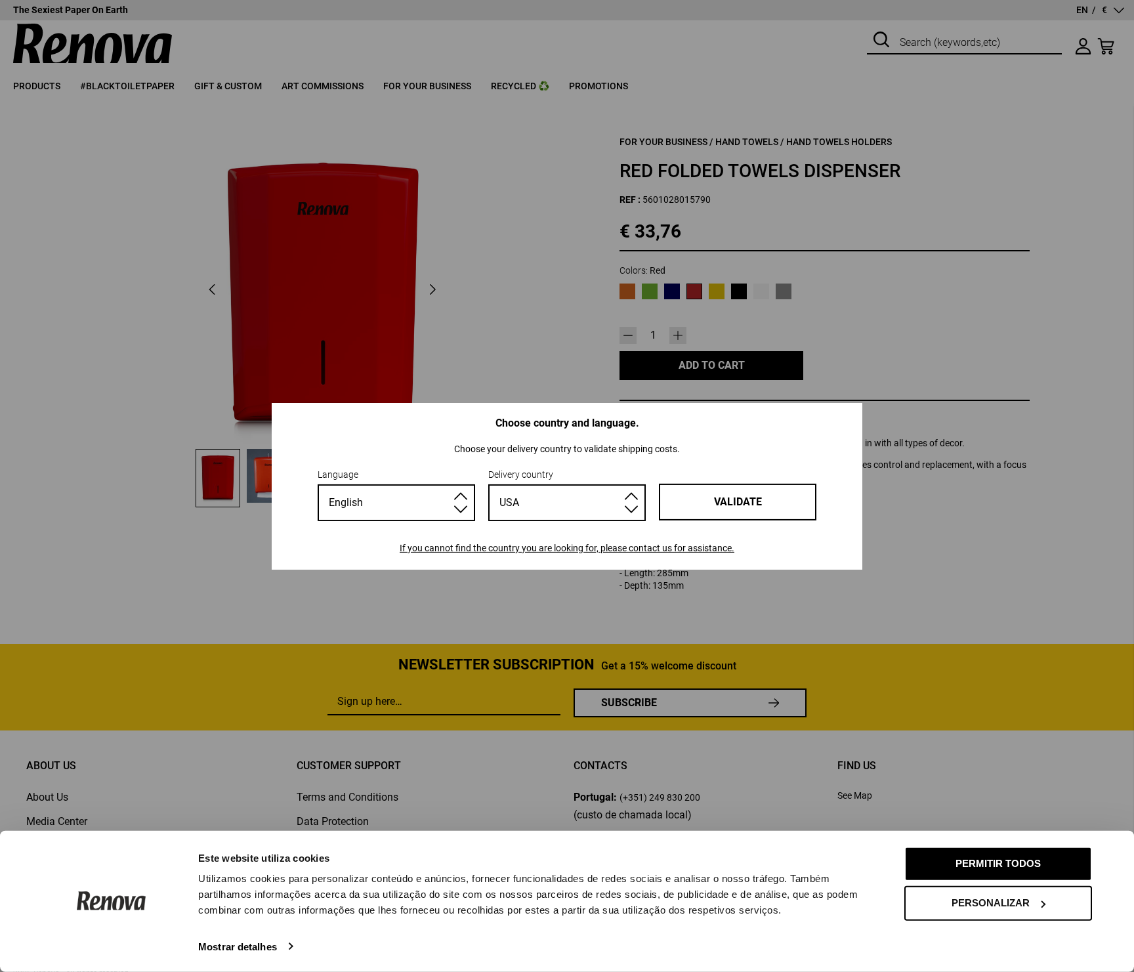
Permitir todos (998, 863)
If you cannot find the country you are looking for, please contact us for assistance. (567, 548)
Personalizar (991, 902)
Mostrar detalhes (237, 946)
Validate (738, 502)
